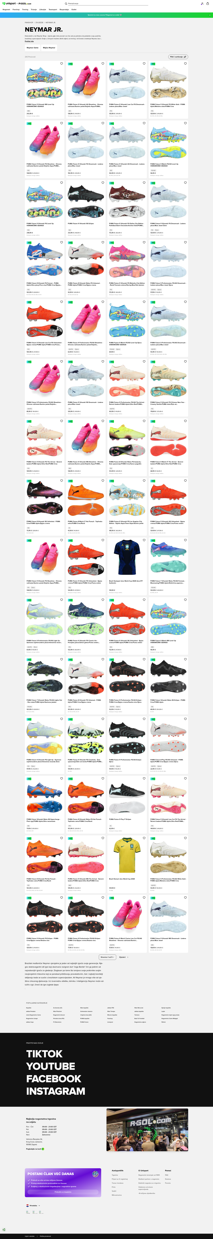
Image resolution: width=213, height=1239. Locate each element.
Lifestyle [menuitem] (42, 9)
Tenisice (136, 1015)
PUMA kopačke (84, 1018)
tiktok (44, 1054)
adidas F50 (110, 1008)
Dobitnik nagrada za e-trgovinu (149, 1183)
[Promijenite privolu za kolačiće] (4, 1229)
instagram (55, 1091)
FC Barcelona (57, 1022)
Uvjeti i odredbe (30, 1236)
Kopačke (28, 1008)
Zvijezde (39, 22)
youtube (50, 1066)
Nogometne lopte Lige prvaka (170, 1015)
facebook (53, 1079)
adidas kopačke (139, 1011)
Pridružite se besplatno (63, 1192)
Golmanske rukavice (86, 1011)
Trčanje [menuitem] (34, 9)
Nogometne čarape (32, 1018)
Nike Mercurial (138, 1008)
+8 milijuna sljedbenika (146, 1193)
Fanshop (29, 22)
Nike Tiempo (111, 1011)
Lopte (163, 1011)
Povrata (168, 1183)
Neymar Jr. (51, 22)
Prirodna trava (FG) (58, 1018)
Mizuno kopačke (112, 1015)
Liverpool (110, 1022)
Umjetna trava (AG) (86, 1015)
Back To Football (139, 1018)
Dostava (168, 1179)
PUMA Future (84, 1022)
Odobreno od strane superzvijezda (145, 1188)
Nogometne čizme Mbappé (170, 1018)
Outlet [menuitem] (73, 9)
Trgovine (115, 1175)
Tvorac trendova (117, 1183)
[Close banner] (210, 15)
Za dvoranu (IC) (57, 1008)
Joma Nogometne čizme (33, 1015)
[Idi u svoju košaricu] (207, 3)
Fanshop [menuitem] (16, 9)
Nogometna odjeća (140, 1022)
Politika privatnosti (45, 1236)
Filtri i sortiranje (176, 57)
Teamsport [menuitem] (53, 9)
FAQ (166, 1175)
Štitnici (164, 1022)
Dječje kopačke (166, 1008)
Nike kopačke (84, 1008)
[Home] (17, 3)
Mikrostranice (117, 1195)
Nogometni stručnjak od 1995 (149, 1175)
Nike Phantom (57, 1011)
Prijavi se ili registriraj (120, 1179)
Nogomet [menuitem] (6, 9)
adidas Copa (30, 1022)
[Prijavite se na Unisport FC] (202, 3)
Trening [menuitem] (25, 9)
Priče (113, 1187)
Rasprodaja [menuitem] (64, 9)
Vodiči (114, 1191)
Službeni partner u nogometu (148, 1179)
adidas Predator (31, 1011)
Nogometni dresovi (59, 1015)
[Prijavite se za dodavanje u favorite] (61, 63)
